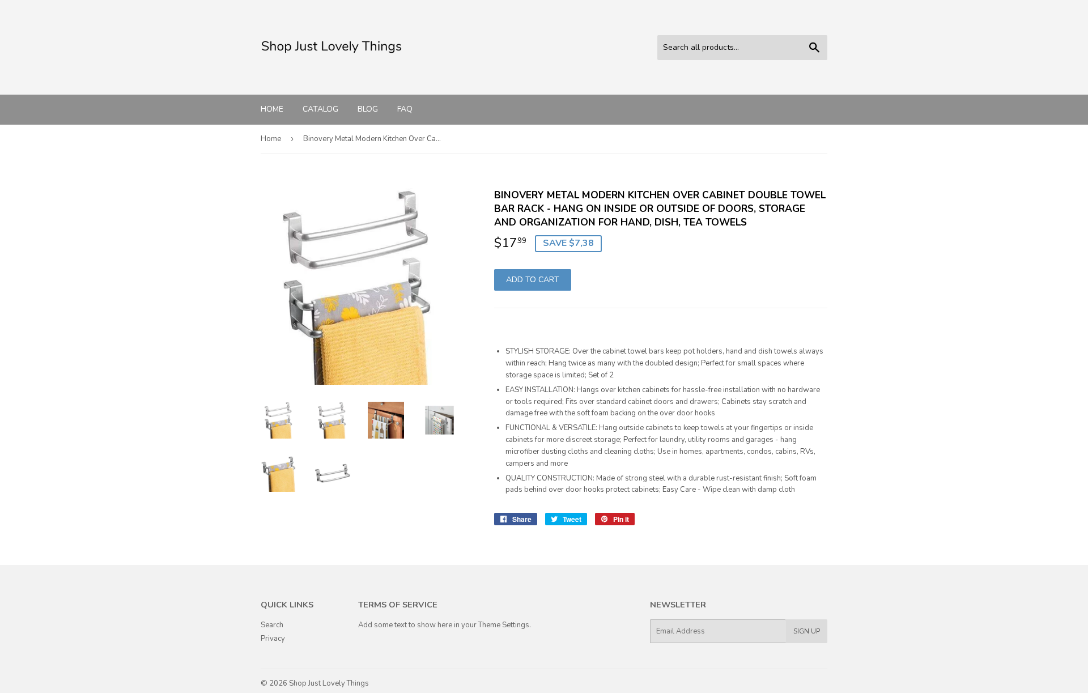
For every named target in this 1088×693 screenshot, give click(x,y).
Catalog (320, 109)
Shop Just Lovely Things (329, 683)
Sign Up (806, 631)
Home (272, 109)
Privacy (273, 639)
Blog (368, 109)
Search (272, 625)
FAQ (405, 109)
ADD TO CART (532, 279)
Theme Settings (503, 625)
